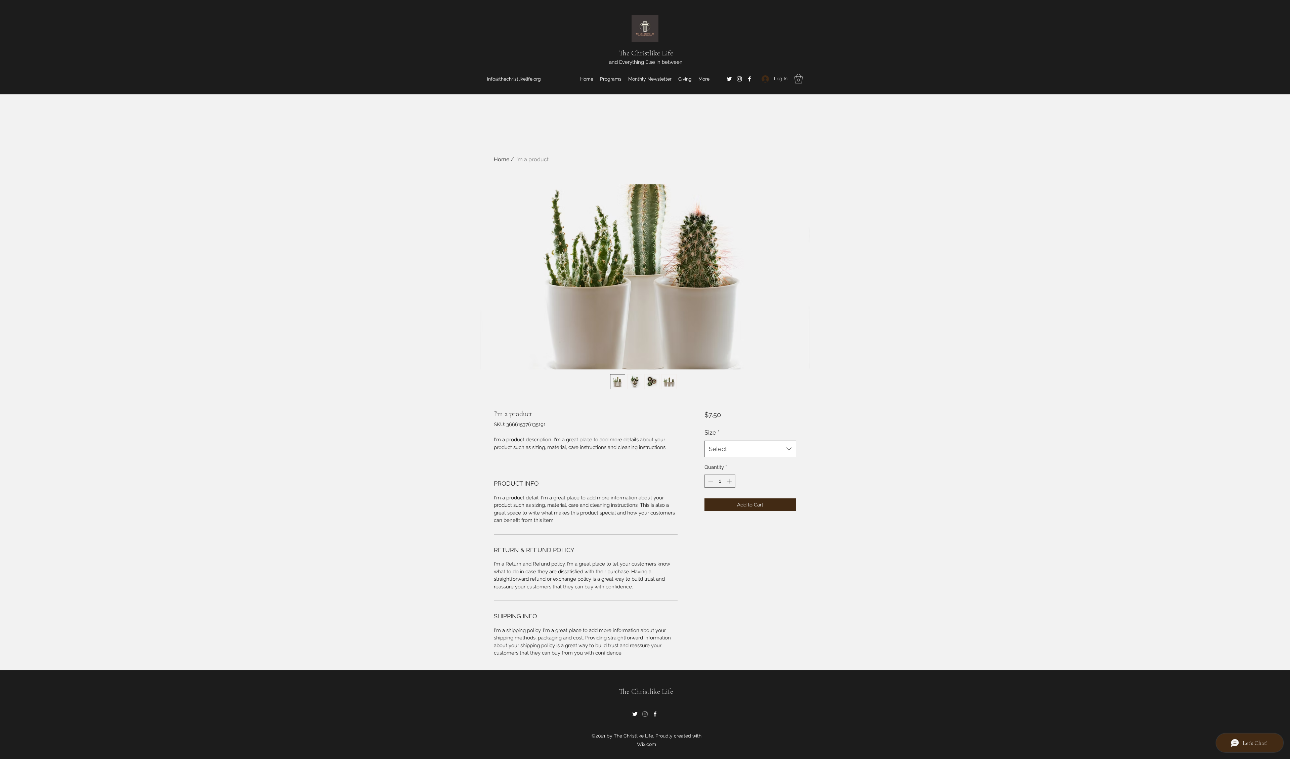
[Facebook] (749, 79)
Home (501, 159)
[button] (798, 79)
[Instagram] (739, 79)
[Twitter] (729, 79)
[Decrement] (710, 481)
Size (712, 432)
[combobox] (750, 449)
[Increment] (729, 481)
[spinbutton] (719, 481)
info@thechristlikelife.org (514, 79)
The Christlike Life (646, 53)
